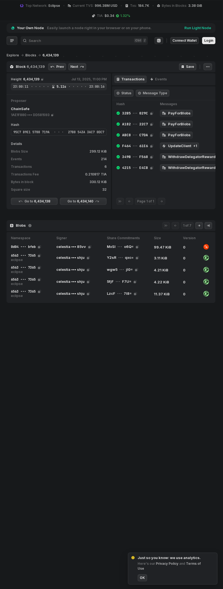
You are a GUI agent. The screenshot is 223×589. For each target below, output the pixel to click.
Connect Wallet (184, 40)
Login (208, 40)
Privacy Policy (167, 563)
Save (190, 67)
